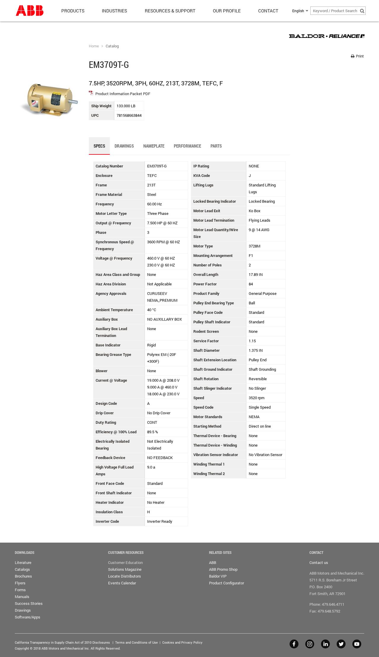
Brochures (23, 576)
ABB (212, 562)
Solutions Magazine (125, 569)
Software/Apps (27, 617)
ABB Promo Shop (223, 569)
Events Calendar (122, 583)
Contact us (318, 562)
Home (94, 46)
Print (359, 56)
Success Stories (29, 603)
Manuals (22, 596)
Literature (23, 562)
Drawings (23, 610)
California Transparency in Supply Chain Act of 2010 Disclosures (62, 642)
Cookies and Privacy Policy (182, 642)
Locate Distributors (124, 576)
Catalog (112, 46)
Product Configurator (226, 583)
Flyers (20, 583)
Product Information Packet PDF (122, 93)
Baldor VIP (218, 576)
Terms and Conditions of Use (136, 642)
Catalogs (22, 569)
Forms (20, 589)
